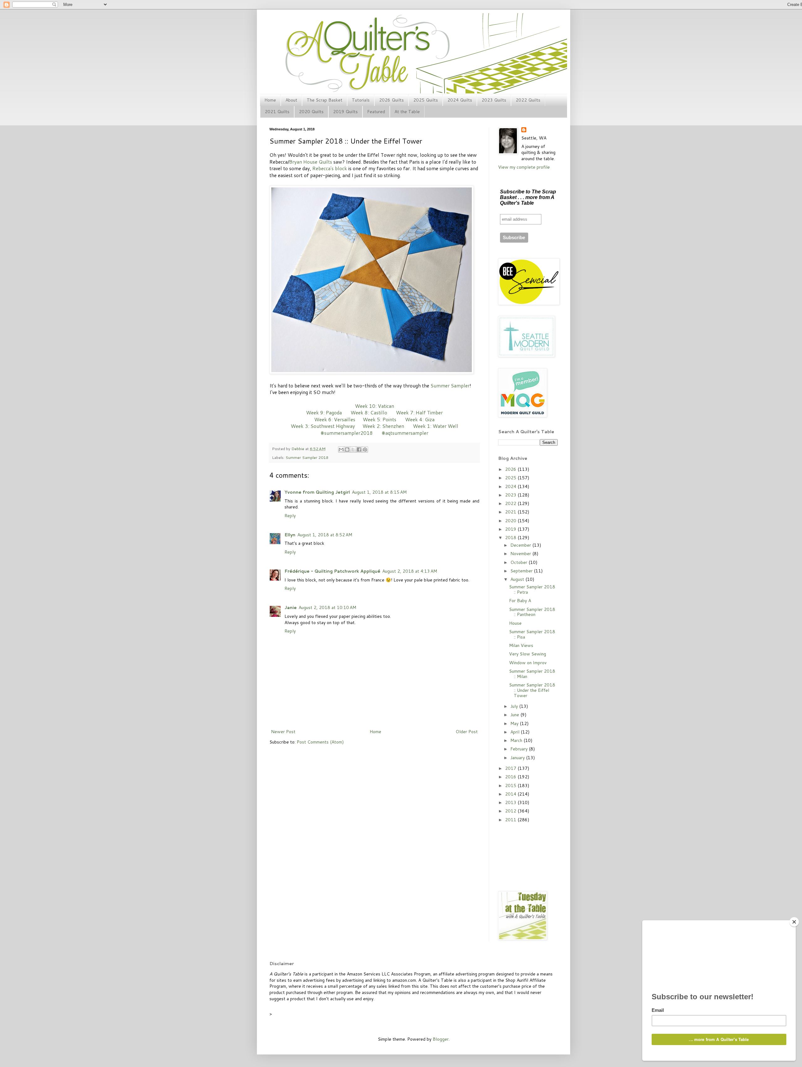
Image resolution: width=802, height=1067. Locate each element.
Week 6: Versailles (334, 419)
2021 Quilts (277, 111)
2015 (511, 785)
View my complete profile (524, 167)
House (515, 623)
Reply (290, 515)
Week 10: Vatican (374, 405)
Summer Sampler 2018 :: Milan (532, 674)
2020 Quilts (311, 111)
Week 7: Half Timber (419, 412)
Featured (376, 111)
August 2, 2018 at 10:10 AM (327, 607)
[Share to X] (353, 449)
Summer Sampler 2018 (306, 457)
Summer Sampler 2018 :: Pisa (532, 634)
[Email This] (341, 449)
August (517, 579)
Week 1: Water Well (435, 426)
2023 (511, 495)
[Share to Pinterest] (365, 449)
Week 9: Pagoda (324, 412)
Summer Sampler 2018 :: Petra (532, 589)
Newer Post (283, 731)
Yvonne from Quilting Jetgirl (317, 492)
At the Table (407, 111)
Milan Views (521, 645)
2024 (511, 486)
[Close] (794, 922)
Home (270, 100)
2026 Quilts (391, 100)
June (515, 715)
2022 (511, 503)
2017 (511, 768)
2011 (511, 820)
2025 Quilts (425, 100)
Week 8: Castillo (369, 412)
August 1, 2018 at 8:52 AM (324, 535)
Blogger (441, 1039)
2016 (511, 777)
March (516, 740)
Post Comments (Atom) (320, 742)
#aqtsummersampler (405, 432)
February (519, 749)
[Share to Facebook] (359, 449)
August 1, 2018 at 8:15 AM (379, 492)
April (515, 732)
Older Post (467, 731)
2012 (511, 811)
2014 (511, 794)
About (291, 100)
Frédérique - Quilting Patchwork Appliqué (332, 571)
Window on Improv (528, 663)
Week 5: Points (379, 419)
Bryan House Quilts (310, 161)
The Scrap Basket (324, 100)
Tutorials (361, 100)
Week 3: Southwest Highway (323, 426)
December (521, 545)
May (515, 723)
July (514, 706)
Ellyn (289, 535)
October (519, 562)
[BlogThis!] (347, 449)
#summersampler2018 (346, 432)
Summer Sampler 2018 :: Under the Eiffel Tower (532, 690)
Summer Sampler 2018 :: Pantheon (532, 612)
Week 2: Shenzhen (383, 426)
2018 (511, 537)
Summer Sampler (450, 385)
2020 (511, 521)
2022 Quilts (528, 100)
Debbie (298, 448)
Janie (290, 607)
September (522, 571)
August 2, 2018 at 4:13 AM (409, 571)
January (518, 757)
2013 (511, 802)
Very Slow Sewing (527, 654)
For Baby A (520, 600)
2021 (511, 512)
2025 (511, 478)
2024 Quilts (459, 100)
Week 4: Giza (420, 419)
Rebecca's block (329, 168)
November (521, 553)
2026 (511, 469)
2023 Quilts (494, 100)
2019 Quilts (345, 111)
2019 (511, 529)
